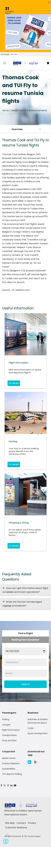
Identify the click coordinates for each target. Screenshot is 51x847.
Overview (17, 129)
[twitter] (5, 785)
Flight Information (11, 730)
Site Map (10, 823)
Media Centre (18, 110)
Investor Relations (11, 763)
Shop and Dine (9, 740)
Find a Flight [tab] (25, 633)
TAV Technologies (32, 836)
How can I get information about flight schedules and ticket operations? (25, 590)
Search (25, 684)
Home (5, 110)
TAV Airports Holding (12, 774)
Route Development (38, 733)
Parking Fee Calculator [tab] (25, 639)
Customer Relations (16, 827)
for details (14, 383)
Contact (21, 823)
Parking (5, 719)
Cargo (31, 728)
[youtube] (15, 785)
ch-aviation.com (20, 290)
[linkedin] (11, 785)
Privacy (32, 823)
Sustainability (8, 768)
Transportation (9, 735)
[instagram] (8, 785)
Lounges (6, 724)
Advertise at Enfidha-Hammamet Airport (38, 721)
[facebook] (1, 785)
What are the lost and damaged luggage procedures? (22, 603)
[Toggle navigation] (6, 63)
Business (14, 54)
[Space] (25, 63)
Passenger (5, 54)
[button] (49, 2)
